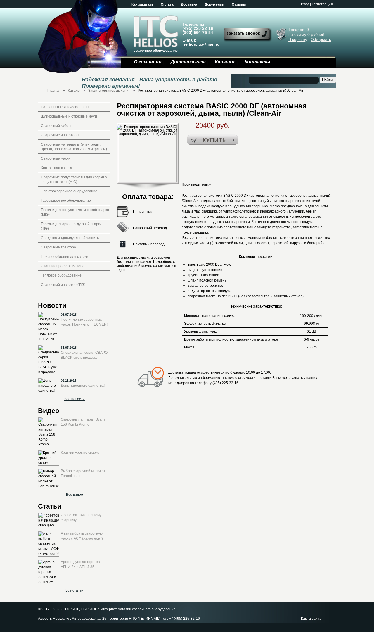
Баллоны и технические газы (65, 107)
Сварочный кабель (56, 126)
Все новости (74, 399)
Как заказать (142, 4)
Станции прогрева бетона (62, 266)
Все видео (74, 495)
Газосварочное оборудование (66, 200)
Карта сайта (311, 619)
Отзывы (239, 4)
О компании (148, 61)
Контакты (257, 61)
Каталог (225, 61)
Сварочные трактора (58, 247)
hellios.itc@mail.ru (201, 44)
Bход (305, 4)
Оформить (321, 39)
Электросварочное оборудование (69, 191)
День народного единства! (83, 386)
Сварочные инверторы (60, 135)
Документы (214, 4)
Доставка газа (188, 61)
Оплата (167, 4)
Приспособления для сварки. (65, 257)
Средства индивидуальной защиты (70, 238)
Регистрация (322, 4)
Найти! (328, 80)
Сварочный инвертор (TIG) (63, 285)
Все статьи (74, 590)
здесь (121, 270)
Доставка (189, 4)
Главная (53, 91)
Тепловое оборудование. (61, 275)
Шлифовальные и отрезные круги (69, 116)
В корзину (297, 39)
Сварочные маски (55, 158)
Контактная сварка (56, 168)
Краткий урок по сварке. (80, 452)
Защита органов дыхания (109, 91)
